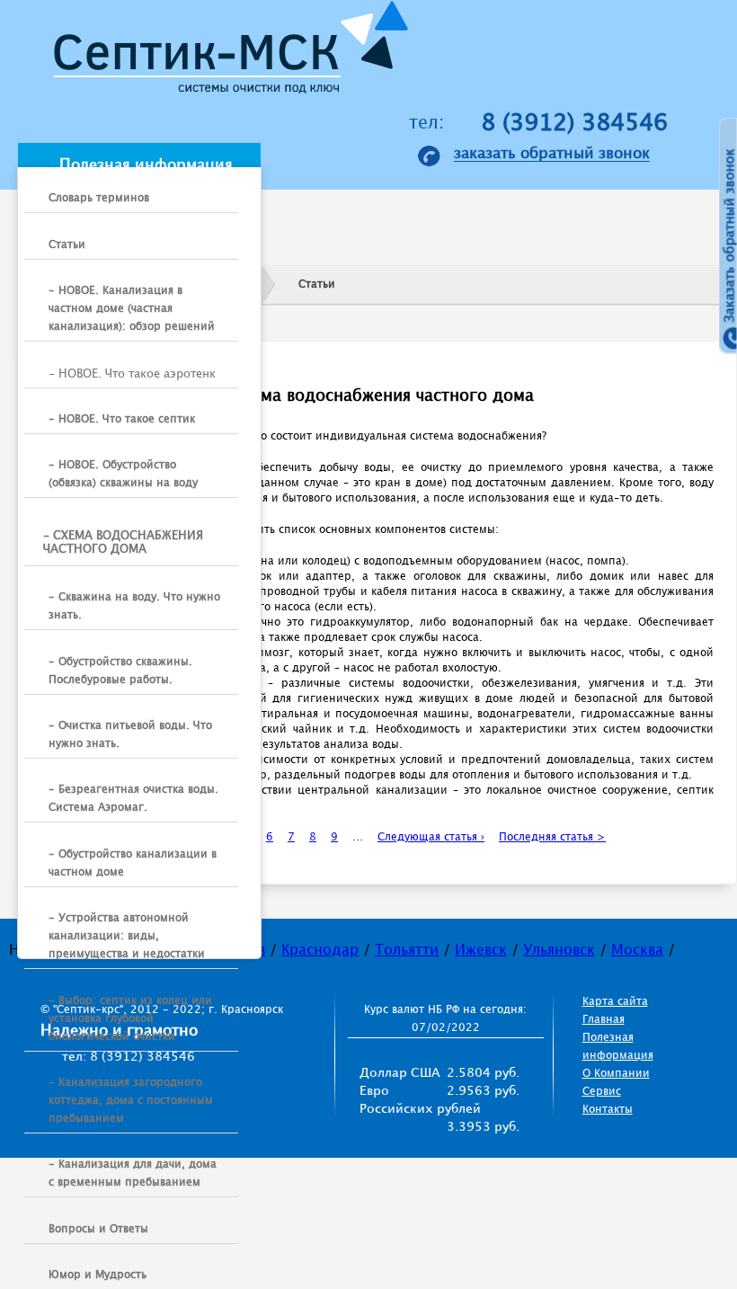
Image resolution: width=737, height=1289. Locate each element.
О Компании (616, 1074)
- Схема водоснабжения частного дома (123, 543)
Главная (603, 1020)
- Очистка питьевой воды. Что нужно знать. (130, 735)
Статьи (67, 245)
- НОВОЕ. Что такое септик (122, 419)
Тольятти (407, 950)
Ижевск (481, 950)
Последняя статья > (552, 837)
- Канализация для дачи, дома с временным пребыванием (133, 1173)
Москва (637, 950)
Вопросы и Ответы (98, 1229)
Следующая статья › (430, 837)
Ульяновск (559, 950)
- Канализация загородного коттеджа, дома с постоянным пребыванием (131, 1101)
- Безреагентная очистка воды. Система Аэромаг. (133, 799)
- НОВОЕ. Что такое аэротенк (132, 374)
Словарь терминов (99, 198)
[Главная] (225, 52)
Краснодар (320, 950)
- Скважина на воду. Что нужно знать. (134, 606)
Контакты (607, 1110)
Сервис (601, 1092)
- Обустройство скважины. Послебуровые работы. (120, 671)
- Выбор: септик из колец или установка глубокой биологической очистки (130, 1019)
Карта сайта (615, 1002)
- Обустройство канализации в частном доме (133, 863)
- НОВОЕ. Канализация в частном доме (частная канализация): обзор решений (132, 309)
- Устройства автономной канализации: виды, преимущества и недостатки (127, 936)
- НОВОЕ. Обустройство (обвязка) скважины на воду (123, 474)
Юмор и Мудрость (98, 1275)
